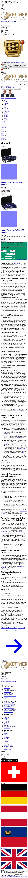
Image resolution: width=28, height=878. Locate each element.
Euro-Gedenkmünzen (10, 533)
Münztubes (6, 444)
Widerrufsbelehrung (8, 693)
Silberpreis (6, 737)
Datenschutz (6, 689)
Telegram (6, 739)
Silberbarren (6, 720)
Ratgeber (6, 733)
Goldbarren (6, 717)
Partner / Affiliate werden (9, 710)
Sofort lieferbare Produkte (10, 726)
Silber (5, 105)
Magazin (6, 731)
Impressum (6, 697)
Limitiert (6, 114)
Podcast (5, 734)
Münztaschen (20, 437)
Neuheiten (6, 103)
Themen (5, 115)
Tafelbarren (6, 721)
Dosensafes (23, 452)
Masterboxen (22, 448)
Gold (5, 104)
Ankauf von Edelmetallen (10, 709)
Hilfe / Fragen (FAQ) (9, 702)
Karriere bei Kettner (8, 712)
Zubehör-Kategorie (20, 309)
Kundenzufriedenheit (9, 708)
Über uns (6, 119)
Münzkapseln (17, 409)
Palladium (6, 108)
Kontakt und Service (8, 686)
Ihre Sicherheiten (8, 706)
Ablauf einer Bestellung (9, 704)
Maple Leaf (14, 530)
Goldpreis (6, 735)
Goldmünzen (17, 263)
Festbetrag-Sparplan (8, 746)
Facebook (6, 741)
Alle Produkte (7, 728)
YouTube (6, 738)
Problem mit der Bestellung (10, 696)
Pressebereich (7, 688)
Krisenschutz (7, 111)
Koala (20, 531)
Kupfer (5, 110)
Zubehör (6, 116)
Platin (5, 107)
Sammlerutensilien (19, 346)
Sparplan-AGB (7, 749)
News (5, 118)
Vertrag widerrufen (8, 694)
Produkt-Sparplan (8, 747)
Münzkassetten (20, 566)
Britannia (6, 725)
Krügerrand (3, 513)
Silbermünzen (7, 718)
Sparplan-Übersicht (8, 745)
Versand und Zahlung (9, 705)
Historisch (6, 112)
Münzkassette (20, 287)
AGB (5, 698)
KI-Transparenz (7, 692)
